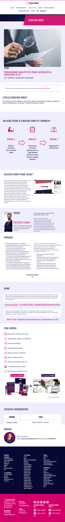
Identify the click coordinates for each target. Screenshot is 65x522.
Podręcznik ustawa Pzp (8, 479)
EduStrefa (43, 11)
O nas (12, 8)
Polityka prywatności (48, 474)
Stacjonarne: (26, 463)
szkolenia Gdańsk (27, 468)
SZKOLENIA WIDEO (32, 8)
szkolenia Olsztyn (27, 477)
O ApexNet (46, 469)
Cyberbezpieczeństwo (8, 468)
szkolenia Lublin (27, 474)
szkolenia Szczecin (27, 482)
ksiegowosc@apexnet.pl (9, 514)
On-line (25, 457)
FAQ (44, 487)
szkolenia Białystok (27, 464)
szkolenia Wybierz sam (28, 487)
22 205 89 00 (22, 504)
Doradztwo (6, 476)
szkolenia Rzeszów (27, 480)
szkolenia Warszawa (28, 483)
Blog (44, 458)
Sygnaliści (6, 465)
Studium (40, 8)
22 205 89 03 (7, 513)
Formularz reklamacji (48, 480)
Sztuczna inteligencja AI (8, 460)
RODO (5, 466)
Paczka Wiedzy (46, 460)
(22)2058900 (52, 438)
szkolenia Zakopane (27, 488)
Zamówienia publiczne (8, 459)
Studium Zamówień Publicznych (30, 460)
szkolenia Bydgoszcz (28, 466)
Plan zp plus (6, 481)
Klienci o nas (46, 472)
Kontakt (33, 11)
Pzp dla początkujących (48, 464)
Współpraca (6, 477)
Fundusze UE (6, 463)
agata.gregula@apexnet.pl (29, 438)
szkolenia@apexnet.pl (24, 505)
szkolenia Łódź (26, 475)
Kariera (45, 471)
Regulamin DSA (47, 479)
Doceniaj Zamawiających (48, 483)
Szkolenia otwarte (21, 8)
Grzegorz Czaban (21, 222)
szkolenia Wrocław (27, 485)
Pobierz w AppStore (41, 510)
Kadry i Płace (6, 462)
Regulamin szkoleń (47, 477)
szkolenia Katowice (27, 469)
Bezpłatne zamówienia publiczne (50, 461)
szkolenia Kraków (27, 472)
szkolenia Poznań (27, 479)
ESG (5, 470)
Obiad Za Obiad (47, 482)
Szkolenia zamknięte (49, 8)
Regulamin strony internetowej (50, 475)
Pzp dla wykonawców (48, 463)
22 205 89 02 (22, 511)
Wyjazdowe (26, 461)
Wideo (25, 458)
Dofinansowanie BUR (24, 11)
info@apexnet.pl (23, 513)
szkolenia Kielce (27, 471)
